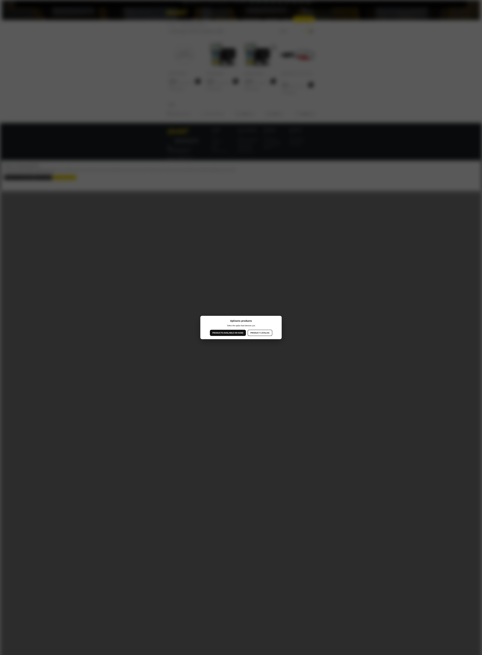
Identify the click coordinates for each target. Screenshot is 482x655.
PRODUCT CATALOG (259, 333)
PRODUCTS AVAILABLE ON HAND (227, 333)
